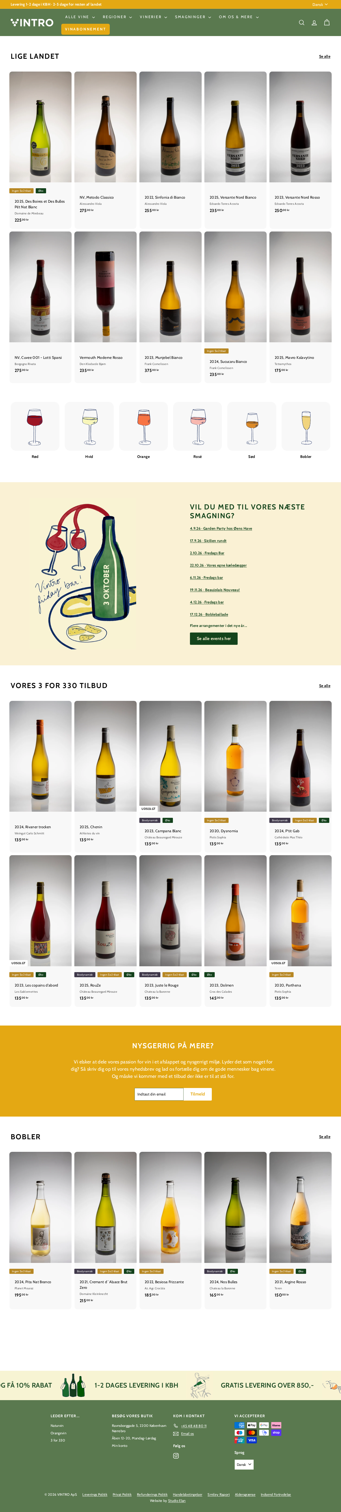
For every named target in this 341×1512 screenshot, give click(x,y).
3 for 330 (58, 1440)
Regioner (115, 16)
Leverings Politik (94, 1494)
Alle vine (78, 16)
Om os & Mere (236, 16)
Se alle (324, 56)
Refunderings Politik (152, 1494)
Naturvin (57, 1425)
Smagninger (191, 16)
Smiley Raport (219, 1494)
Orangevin (58, 1433)
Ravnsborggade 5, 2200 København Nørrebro (139, 1428)
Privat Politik (122, 1494)
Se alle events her (214, 638)
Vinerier (151, 16)
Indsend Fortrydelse (276, 1494)
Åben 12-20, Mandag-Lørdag (134, 1438)
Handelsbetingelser (187, 1494)
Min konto (119, 1445)
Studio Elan (177, 1500)
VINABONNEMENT (85, 29)
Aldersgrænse (245, 1494)
